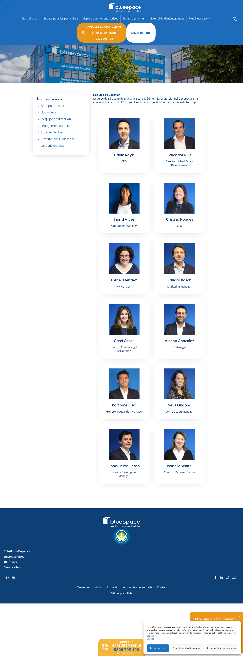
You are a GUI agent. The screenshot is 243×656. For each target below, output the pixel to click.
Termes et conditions (90, 587)
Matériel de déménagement (166, 18)
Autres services (14, 556)
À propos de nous (52, 106)
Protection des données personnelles (130, 587)
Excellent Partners (53, 132)
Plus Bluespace (198, 18)
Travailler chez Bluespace (58, 139)
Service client (12, 567)
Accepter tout (158, 648)
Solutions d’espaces (17, 551)
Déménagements (133, 18)
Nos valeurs (48, 112)
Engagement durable (55, 126)
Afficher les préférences (221, 648)
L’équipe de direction (56, 119)
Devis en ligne (141, 33)
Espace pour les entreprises (100, 18)
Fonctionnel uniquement (187, 648)
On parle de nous (52, 145)
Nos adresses (30, 18)
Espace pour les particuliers (61, 18)
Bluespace (11, 562)
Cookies (150, 638)
